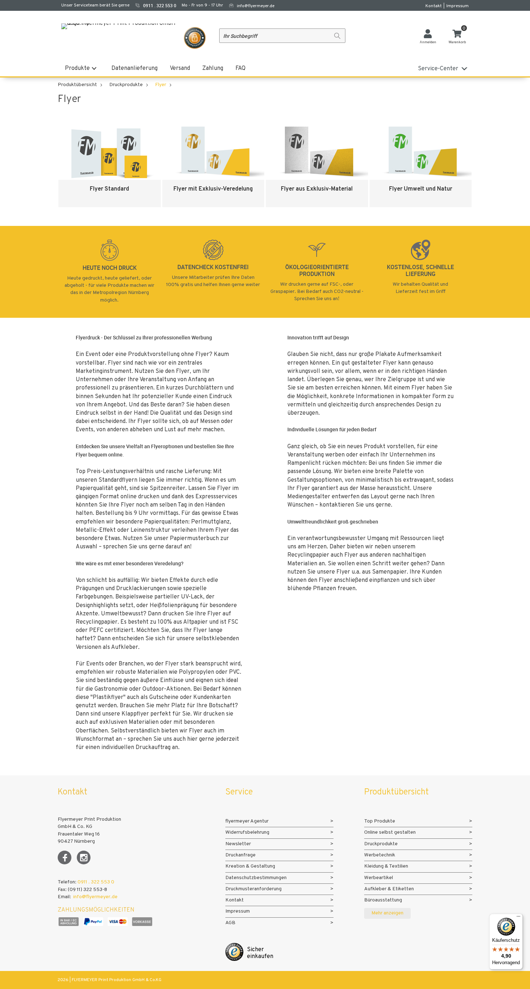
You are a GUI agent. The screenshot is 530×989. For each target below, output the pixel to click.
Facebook (64, 857)
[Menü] (518, 918)
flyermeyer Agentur (247, 821)
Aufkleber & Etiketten (389, 889)
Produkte (77, 68)
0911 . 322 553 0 (96, 882)
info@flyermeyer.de (255, 6)
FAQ (240, 68)
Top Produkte (379, 821)
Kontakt (433, 6)
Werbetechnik (379, 855)
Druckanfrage (240, 855)
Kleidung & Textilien (386, 866)
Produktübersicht (77, 85)
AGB (230, 923)
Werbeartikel (378, 878)
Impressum (457, 6)
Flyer (160, 85)
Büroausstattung (383, 900)
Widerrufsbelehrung (247, 832)
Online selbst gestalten (390, 832)
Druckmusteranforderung (253, 889)
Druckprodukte (126, 85)
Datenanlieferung (134, 68)
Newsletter (238, 844)
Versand (180, 68)
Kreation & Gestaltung (250, 866)
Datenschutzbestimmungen (256, 878)
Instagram (83, 857)
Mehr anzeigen (387, 913)
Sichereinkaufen (260, 953)
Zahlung (212, 68)
